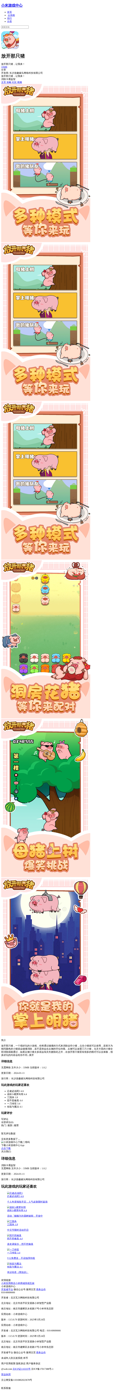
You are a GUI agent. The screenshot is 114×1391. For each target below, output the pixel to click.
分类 (9, 21)
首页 (9, 12)
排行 (9, 18)
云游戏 (11, 15)
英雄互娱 (29, 1283)
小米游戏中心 (12, 5)
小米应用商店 (8, 1283)
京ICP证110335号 (22, 1369)
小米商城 (20, 1283)
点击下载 (6, 1148)
